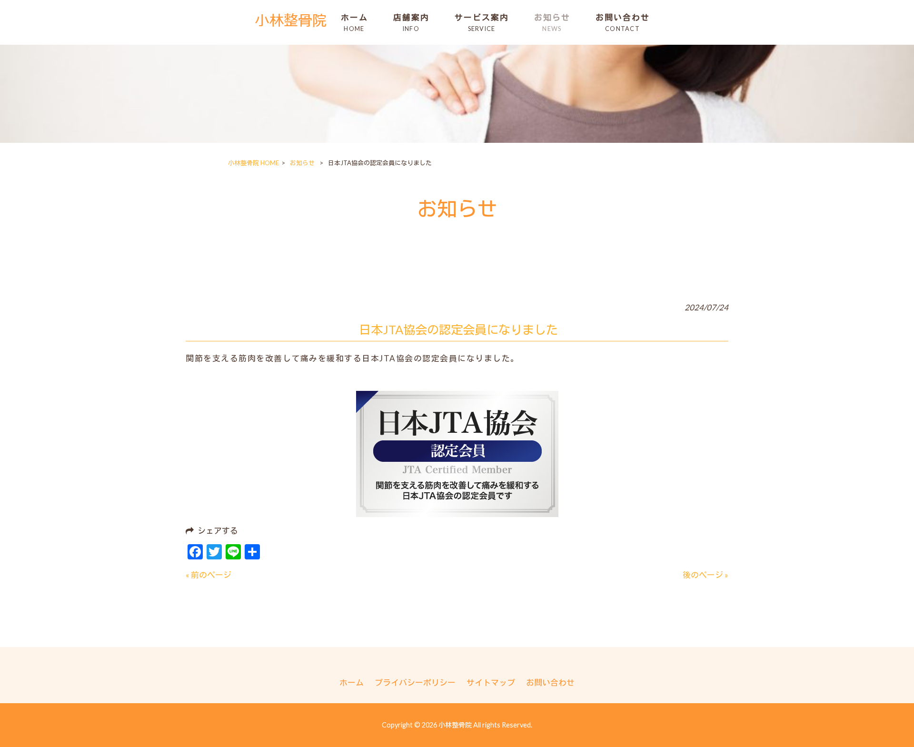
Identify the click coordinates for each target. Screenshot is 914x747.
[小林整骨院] (291, 27)
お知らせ (302, 163)
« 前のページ (208, 575)
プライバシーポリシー (415, 682)
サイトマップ (491, 682)
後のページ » (705, 575)
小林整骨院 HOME (253, 163)
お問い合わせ (550, 682)
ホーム (351, 682)
